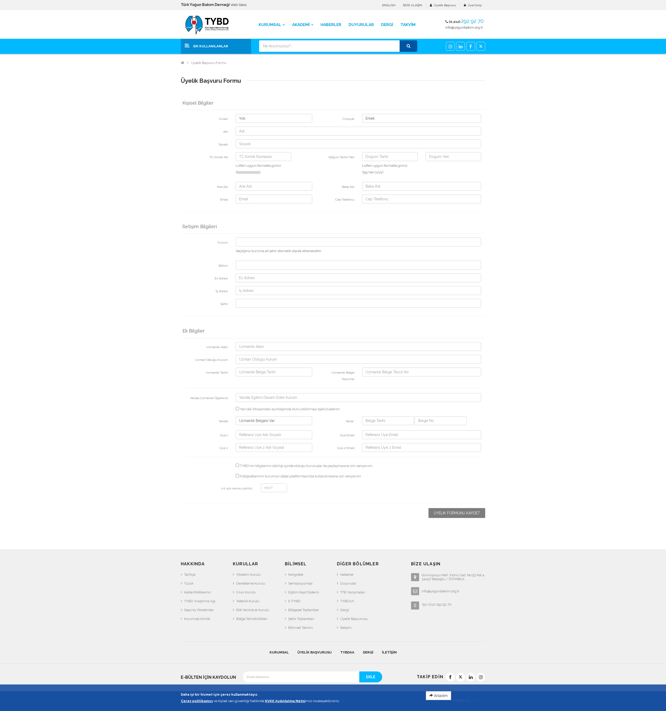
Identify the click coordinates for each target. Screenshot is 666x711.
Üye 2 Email (345, 448)
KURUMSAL (279, 652)
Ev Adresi (221, 278)
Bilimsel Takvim (300, 628)
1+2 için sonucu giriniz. (237, 488)
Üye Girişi (475, 5)
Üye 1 (224, 435)
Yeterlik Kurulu (247, 601)
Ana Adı (222, 187)
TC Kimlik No (218, 157)
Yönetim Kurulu (248, 575)
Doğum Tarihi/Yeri (341, 157)
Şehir (224, 304)
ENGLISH (388, 5)
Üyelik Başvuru (445, 5)
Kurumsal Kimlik (197, 619)
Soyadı (223, 144)
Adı (225, 131)
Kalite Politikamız (197, 592)
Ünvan (223, 119)
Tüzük (189, 583)
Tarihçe (189, 575)
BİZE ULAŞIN (412, 5)
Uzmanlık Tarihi (217, 372)
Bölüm (223, 265)
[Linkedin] (460, 46)
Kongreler (296, 575)
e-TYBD (294, 601)
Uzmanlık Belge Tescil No (342, 376)
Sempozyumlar (300, 583)
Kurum (223, 242)
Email (224, 199)
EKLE (370, 677)
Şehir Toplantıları (301, 619)
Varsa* (350, 421)
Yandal (223, 421)
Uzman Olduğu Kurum (211, 360)
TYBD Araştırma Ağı (199, 601)
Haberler (347, 575)
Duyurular (348, 583)
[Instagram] (450, 46)
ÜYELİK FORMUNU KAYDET (457, 513)
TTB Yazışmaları (352, 592)
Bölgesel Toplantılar (303, 610)
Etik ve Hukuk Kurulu (252, 610)
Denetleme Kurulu (250, 583)
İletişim (345, 628)
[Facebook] (470, 46)
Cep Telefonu (344, 199)
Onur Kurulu (246, 592)
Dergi (344, 610)
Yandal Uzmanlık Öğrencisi (209, 398)
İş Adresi (222, 291)
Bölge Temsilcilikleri (251, 619)
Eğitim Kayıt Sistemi (303, 592)
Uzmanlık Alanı (217, 347)
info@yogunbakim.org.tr (464, 27)
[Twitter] (480, 46)
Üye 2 (223, 448)
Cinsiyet (348, 119)
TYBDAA (347, 601)
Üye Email (347, 435)
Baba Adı (348, 187)
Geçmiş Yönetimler (199, 610)
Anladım (440, 696)
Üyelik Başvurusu (354, 619)
